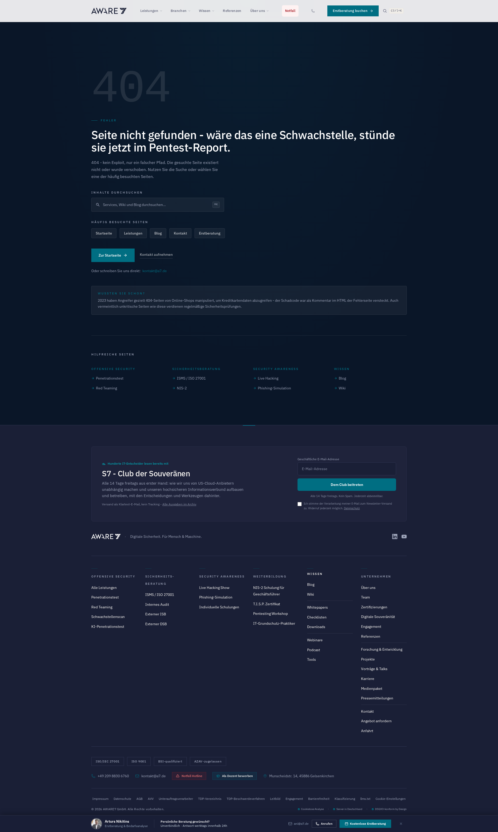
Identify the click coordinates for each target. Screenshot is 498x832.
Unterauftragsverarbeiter (176, 799)
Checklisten (317, 617)
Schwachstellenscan (108, 616)
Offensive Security (113, 576)
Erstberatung (209, 233)
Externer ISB (155, 614)
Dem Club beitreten (347, 484)
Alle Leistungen (104, 587)
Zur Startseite (110, 255)
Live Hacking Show (214, 587)
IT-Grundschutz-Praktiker (274, 623)
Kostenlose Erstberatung (368, 824)
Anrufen (327, 824)
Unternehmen (376, 576)
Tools (311, 659)
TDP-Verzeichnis (210, 799)
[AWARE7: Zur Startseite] (109, 11)
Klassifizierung (345, 799)
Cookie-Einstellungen (391, 799)
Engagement (371, 626)
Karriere (367, 678)
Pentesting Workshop (270, 613)
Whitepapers (317, 607)
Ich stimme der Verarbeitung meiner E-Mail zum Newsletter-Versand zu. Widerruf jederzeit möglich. (348, 506)
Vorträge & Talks (374, 668)
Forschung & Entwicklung (381, 649)
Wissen (204, 11)
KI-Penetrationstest (107, 626)
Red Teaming (106, 388)
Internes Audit (157, 604)
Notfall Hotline (192, 776)
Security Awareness (222, 576)
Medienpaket (371, 688)
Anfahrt (367, 730)
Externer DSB (156, 624)
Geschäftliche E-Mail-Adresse (318, 459)
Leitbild (275, 799)
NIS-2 (182, 388)
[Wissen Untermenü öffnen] (214, 11)
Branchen (179, 11)
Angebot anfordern (376, 721)
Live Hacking (268, 378)
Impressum (100, 799)
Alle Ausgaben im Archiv (179, 504)
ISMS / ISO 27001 (191, 378)
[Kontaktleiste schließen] (401, 823)
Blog (158, 233)
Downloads (316, 626)
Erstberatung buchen (350, 11)
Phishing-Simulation (274, 388)
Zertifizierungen (374, 607)
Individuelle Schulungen (219, 607)
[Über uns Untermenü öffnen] (269, 11)
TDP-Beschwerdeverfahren (246, 799)
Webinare (315, 640)
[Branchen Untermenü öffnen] (191, 11)
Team (365, 597)
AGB (139, 799)
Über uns (257, 11)
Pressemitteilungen (377, 698)
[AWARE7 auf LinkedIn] (394, 536)
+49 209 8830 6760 (113, 776)
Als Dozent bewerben (237, 776)
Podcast (313, 650)
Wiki (342, 388)
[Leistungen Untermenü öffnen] (162, 11)
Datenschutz (352, 508)
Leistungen (149, 11)
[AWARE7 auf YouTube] (404, 536)
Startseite (104, 233)
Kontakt (180, 233)
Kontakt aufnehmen (156, 254)
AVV (151, 799)
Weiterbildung (269, 576)
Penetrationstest (109, 378)
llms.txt (365, 799)
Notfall (290, 11)
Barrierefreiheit (318, 799)
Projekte (368, 659)
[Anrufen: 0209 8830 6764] (313, 11)
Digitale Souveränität (378, 616)
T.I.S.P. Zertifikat (266, 604)
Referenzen (232, 11)
